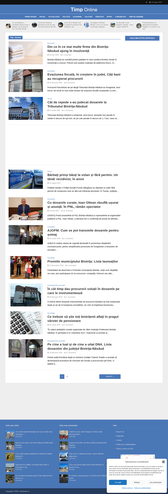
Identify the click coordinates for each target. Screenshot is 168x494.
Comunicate (120, 17)
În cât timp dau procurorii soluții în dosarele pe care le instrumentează (83, 291)
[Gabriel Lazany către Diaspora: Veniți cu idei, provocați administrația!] (63, 434)
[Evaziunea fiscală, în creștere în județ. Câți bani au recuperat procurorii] (26, 80)
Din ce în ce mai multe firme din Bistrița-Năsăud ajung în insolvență (78, 49)
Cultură (88, 17)
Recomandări (60, 285)
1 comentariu (68, 110)
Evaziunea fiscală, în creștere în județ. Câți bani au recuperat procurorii (83, 76)
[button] (163, 462)
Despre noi (120, 432)
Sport (109, 17)
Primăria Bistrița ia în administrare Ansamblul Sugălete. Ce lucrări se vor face (151, 26)
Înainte (109, 376)
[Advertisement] (65, 145)
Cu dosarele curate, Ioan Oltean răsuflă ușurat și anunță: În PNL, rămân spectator (82, 204)
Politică (66, 17)
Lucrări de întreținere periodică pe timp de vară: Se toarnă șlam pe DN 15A (47, 25)
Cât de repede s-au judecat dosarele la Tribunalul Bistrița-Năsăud (77, 104)
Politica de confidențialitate (142, 488)
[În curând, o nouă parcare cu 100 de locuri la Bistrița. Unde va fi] (63, 478)
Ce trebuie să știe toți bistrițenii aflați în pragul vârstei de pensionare (83, 319)
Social (42, 17)
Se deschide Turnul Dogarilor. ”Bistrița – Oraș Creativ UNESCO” (124, 25)
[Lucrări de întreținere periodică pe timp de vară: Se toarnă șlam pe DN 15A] (34, 24)
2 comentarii (68, 238)
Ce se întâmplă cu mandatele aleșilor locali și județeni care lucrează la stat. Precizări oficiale (20, 26)
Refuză (137, 482)
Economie (77, 17)
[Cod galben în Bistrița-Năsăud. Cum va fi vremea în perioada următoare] (86, 24)
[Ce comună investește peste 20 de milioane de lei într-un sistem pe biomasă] (10, 478)
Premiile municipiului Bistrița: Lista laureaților (82, 261)
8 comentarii (70, 83)
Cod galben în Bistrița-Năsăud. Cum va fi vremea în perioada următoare (99, 25)
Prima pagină (30, 17)
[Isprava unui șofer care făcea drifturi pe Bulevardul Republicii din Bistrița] (10, 445)
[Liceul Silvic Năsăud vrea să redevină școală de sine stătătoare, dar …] (60, 24)
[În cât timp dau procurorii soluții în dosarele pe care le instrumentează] (26, 295)
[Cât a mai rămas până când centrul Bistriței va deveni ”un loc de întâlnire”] (63, 467)
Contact (119, 440)
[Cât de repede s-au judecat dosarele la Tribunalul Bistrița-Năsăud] (26, 108)
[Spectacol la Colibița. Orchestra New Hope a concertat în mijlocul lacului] (10, 467)
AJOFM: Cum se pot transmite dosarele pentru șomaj (83, 232)
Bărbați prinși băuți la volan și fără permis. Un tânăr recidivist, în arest (82, 177)
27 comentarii (71, 352)
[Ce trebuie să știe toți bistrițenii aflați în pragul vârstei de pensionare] (26, 323)
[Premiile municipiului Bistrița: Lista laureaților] (25, 267)
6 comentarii (66, 55)
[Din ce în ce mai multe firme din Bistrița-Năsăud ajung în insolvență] (26, 53)
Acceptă (118, 482)
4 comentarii (68, 325)
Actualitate (54, 17)
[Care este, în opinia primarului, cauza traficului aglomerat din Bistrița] (63, 456)
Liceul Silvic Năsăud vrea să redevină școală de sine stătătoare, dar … (73, 25)
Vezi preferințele (156, 482)
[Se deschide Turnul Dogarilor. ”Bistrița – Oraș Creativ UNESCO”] (112, 24)
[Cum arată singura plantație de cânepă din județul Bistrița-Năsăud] (10, 456)
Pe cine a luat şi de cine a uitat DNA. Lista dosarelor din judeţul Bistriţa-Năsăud (79, 346)
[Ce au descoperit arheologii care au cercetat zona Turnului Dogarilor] (10, 434)
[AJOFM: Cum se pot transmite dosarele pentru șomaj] (26, 234)
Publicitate (120, 436)
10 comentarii (68, 211)
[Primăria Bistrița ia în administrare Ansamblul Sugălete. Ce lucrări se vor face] (138, 25)
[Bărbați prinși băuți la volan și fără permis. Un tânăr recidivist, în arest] (26, 179)
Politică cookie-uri (127, 488)
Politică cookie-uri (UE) (124, 449)
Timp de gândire (136, 17)
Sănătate (99, 17)
